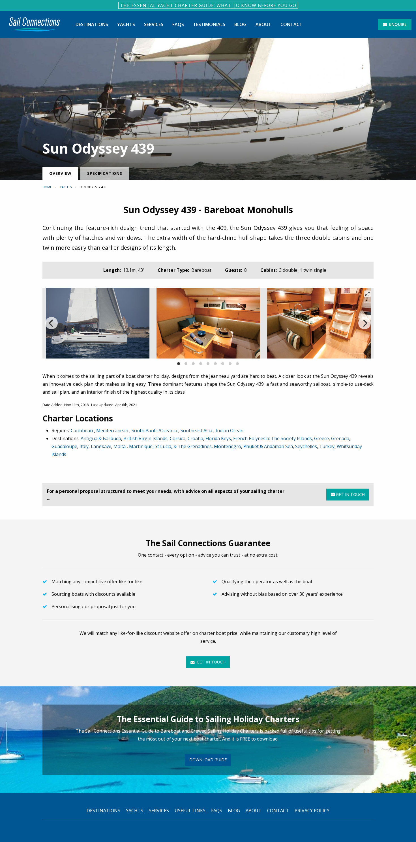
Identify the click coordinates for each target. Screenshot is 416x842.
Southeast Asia (197, 430)
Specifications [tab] (104, 173)
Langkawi (101, 446)
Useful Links (190, 810)
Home (47, 187)
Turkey (326, 446)
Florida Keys (218, 438)
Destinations (92, 24)
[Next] (364, 323)
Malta (120, 446)
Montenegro (227, 446)
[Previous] (51, 323)
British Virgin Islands (145, 438)
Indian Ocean (229, 430)
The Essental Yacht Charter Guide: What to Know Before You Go (208, 5)
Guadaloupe (64, 446)
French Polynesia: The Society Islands (272, 438)
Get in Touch (350, 494)
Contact (291, 24)
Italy (84, 446)
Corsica (177, 438)
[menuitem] (34, 24)
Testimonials (209, 24)
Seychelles (306, 446)
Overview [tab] (60, 173)
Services (153, 24)
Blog (240, 24)
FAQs (178, 24)
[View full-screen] (367, 293)
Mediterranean (112, 430)
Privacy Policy (312, 810)
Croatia (195, 438)
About (263, 24)
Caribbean (82, 430)
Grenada (340, 438)
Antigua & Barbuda (101, 438)
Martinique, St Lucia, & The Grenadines (170, 446)
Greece (321, 438)
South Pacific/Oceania (155, 430)
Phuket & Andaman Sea (268, 446)
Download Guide (208, 759)
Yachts (126, 24)
